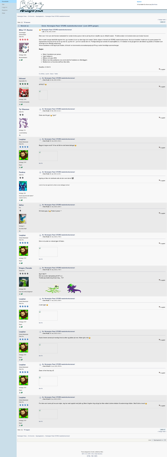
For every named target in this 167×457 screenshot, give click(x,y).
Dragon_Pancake (25, 268)
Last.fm (47, 74)
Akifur (21, 205)
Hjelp (3, 13)
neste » (164, 19)
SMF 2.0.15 (84, 453)
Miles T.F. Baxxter (26, 30)
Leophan (22, 139)
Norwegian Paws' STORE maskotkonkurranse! (57, 30)
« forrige (160, 19)
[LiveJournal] (21, 60)
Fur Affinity (41, 74)
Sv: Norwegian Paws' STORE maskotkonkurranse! (58, 78)
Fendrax (22, 172)
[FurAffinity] (21, 167)
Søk (3, 4)
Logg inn (4, 7)
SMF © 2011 (91, 453)
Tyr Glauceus (24, 109)
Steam (52, 74)
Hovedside (5, 1)
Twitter (56, 74)
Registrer (5, 10)
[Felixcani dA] (21, 104)
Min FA (41, 163)
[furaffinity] (21, 200)
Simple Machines (98, 453)
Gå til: (149, 440)
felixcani (22, 78)
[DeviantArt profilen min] (21, 294)
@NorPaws (154, 4)
